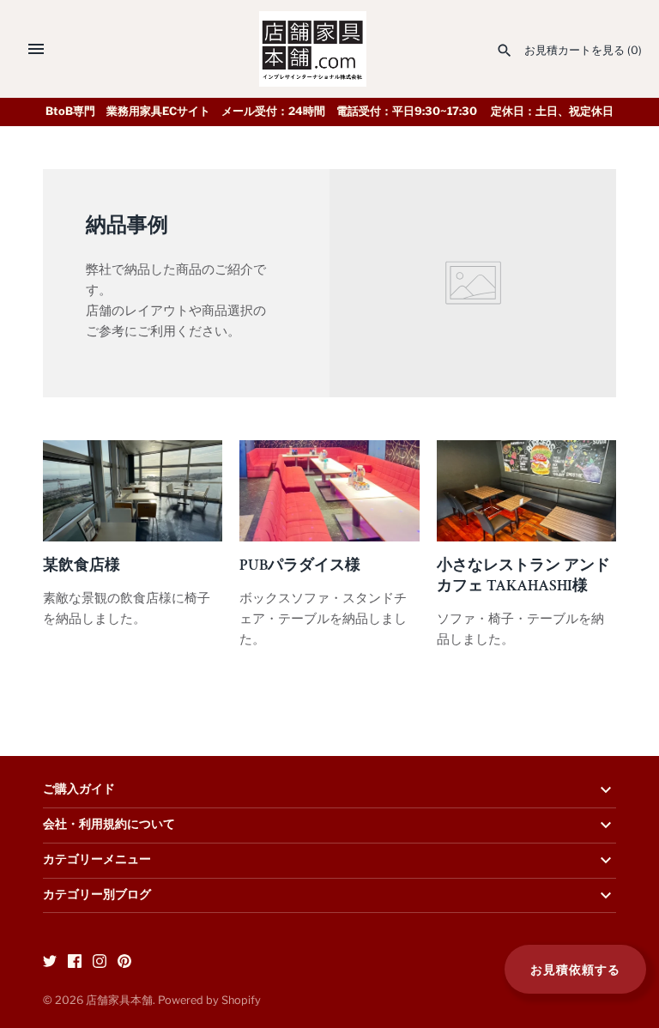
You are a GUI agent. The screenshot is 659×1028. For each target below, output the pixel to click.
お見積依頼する (575, 969)
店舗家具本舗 (119, 1000)
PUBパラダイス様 (299, 564)
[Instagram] (99, 963)
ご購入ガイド (79, 789)
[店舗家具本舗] (312, 49)
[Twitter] (50, 963)
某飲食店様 (81, 564)
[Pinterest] (124, 963)
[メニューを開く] (36, 49)
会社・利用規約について (109, 824)
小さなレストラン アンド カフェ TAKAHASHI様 (523, 575)
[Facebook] (75, 963)
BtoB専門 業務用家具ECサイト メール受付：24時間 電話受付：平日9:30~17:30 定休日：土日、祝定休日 (329, 111)
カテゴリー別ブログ (97, 895)
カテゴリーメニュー (97, 860)
